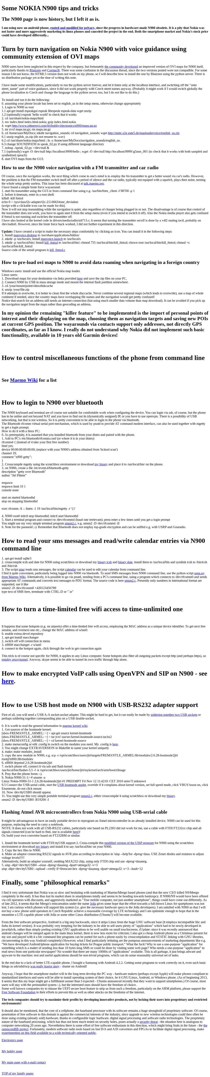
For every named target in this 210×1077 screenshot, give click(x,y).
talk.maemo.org (94, 183)
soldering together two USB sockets (174, 714)
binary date (125, 562)
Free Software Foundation (18, 992)
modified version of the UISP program (129, 843)
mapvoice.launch (52, 239)
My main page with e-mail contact (24, 1062)
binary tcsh (105, 562)
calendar (70, 569)
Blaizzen (35, 70)
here (80, 278)
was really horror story (44, 966)
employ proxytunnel (15, 659)
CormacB (53, 70)
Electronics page (12, 1040)
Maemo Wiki (24, 380)
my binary (101, 464)
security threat (149, 1021)
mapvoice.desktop (25, 235)
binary (171, 796)
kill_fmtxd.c (57, 250)
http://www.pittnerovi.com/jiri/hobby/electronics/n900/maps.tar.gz (54, 125)
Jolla (93, 903)
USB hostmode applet (71, 785)
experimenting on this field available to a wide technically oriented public (49, 1033)
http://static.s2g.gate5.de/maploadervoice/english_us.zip (143, 133)
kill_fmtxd (51, 242)
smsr (22, 569)
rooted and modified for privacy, (73, 28)
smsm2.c (70, 523)
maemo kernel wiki (75, 726)
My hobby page (12, 1051)
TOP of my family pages (17, 1073)
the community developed (121, 66)
